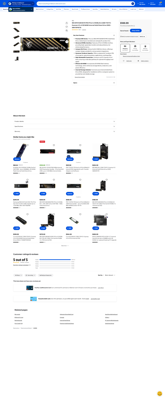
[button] (141, 3)
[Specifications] (114, 126)
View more (64, 245)
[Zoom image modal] (66, 30)
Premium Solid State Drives (67, 323)
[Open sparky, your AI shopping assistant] (159, 393)
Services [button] (17, 9)
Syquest (62, 317)
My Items (114, 9)
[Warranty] (114, 131)
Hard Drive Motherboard (111, 314)
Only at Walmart (123, 9)
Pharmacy (66, 9)
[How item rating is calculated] (30, 265)
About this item (19, 116)
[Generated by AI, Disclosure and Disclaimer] (114, 77)
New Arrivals (75, 9)
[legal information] (134, 26)
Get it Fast (58, 9)
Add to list (129, 61)
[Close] (32, 9)
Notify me (142, 36)
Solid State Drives (109, 323)
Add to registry (145, 61)
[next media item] (66, 41)
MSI (73, 20)
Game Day (95, 9)
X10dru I (107, 317)
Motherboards (18, 320)
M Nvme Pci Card (19, 317)
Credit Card (133, 9)
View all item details (80, 77)
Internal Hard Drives (65, 320)
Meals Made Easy (104, 9)
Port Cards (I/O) (19, 323)
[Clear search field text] (129, 3)
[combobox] (86, 3)
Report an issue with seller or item (131, 56)
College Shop (49, 9)
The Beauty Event (85, 9)
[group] (79, 29)
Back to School (40, 9)
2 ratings (84, 29)
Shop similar (136, 30)
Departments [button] (6, 9)
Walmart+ (141, 9)
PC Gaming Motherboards (111, 320)
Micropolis (17, 314)
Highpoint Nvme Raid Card (66, 314)
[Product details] (114, 121)
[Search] (132, 3)
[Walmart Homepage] (4, 3)
